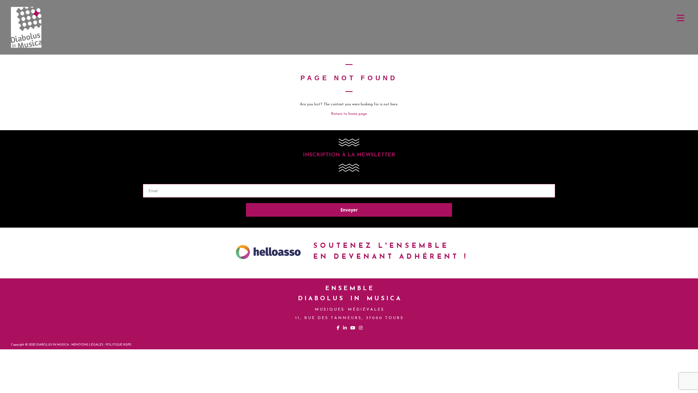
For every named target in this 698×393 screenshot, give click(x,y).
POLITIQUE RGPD (118, 344)
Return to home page (349, 114)
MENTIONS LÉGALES (87, 344)
